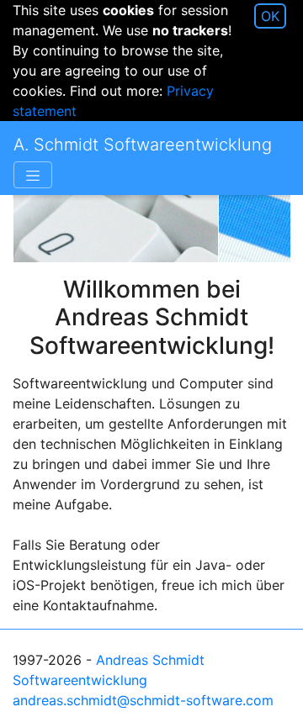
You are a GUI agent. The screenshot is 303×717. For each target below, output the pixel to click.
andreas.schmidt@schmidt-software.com (143, 700)
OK (270, 16)
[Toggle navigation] (32, 174)
